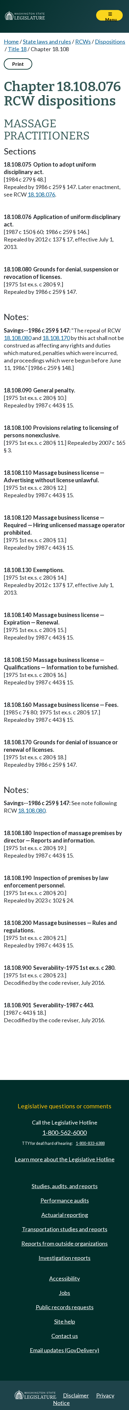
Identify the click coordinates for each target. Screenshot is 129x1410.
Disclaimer (76, 1395)
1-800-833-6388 (90, 1143)
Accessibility (64, 1278)
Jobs (64, 1292)
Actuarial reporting (64, 1214)
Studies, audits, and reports (65, 1186)
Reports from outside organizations (64, 1243)
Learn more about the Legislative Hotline (65, 1159)
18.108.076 (41, 194)
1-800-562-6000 (64, 1132)
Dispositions (110, 41)
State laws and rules (47, 41)
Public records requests (65, 1307)
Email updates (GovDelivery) (64, 1350)
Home (11, 41)
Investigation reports (64, 1257)
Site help (64, 1321)
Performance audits (64, 1200)
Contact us (64, 1335)
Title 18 (17, 49)
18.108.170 (56, 337)
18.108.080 (17, 337)
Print (18, 64)
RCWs (83, 41)
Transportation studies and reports (64, 1229)
